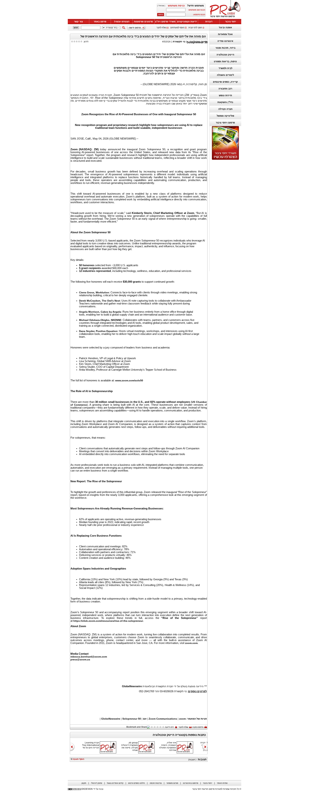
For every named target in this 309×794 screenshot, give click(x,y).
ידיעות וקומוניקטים (187, 21)
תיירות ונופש (225, 95)
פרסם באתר (100, 21)
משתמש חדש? (195, 5)
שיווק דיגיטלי (96, 783)
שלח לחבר (161, 27)
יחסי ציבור (230, 21)
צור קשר (78, 21)
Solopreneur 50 (131, 718)
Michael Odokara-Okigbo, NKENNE (100, 320)
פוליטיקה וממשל (225, 115)
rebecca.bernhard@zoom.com (88, 656)
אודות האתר (222, 783)
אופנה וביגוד (225, 27)
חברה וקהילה (225, 109)
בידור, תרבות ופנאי (225, 48)
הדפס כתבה (197, 727)
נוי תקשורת (179, 41)
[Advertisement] (224, 215)
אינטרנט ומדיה (225, 41)
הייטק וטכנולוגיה (225, 54)
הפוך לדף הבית (195, 27)
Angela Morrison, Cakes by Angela (100, 311)
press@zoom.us (80, 659)
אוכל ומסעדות (225, 34)
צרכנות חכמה (156, 783)
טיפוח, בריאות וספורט (225, 61)
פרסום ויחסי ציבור (225, 122)
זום (144, 718)
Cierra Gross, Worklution (94, 292)
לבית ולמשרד (225, 68)
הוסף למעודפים (177, 27)
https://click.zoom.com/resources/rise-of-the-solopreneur (108, 620)
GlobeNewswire (110, 718)
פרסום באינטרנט (190, 783)
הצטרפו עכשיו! (121, 21)
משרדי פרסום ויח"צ (165, 21)
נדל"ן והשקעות (225, 102)
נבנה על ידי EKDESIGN (92, 789)
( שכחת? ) (161, 6)
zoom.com (191, 643)
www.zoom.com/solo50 (129, 380)
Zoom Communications (163, 718)
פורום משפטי (172, 783)
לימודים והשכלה (225, 75)
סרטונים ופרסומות (143, 21)
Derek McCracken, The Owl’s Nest (99, 300)
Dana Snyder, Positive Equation (98, 331)
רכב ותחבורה (225, 88)
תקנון (84, 783)
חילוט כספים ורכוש (136, 783)
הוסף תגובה (78, 759)
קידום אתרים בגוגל (115, 783)
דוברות (208, 21)
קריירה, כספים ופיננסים (225, 81)
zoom (182, 718)
